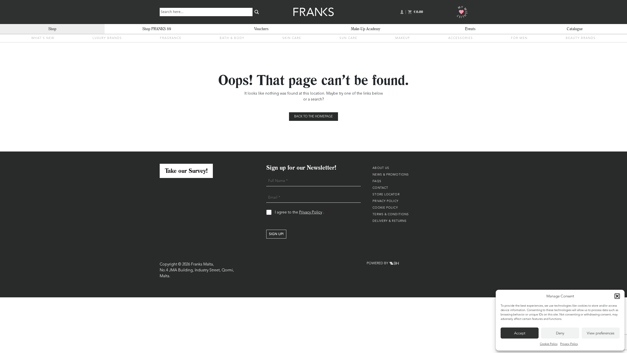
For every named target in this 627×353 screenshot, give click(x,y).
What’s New (42, 38)
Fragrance (170, 38)
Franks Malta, (202, 264)
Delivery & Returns (390, 221)
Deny (560, 333)
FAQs (377, 181)
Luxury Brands (107, 38)
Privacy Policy (569, 344)
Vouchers (261, 28)
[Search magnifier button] (257, 12)
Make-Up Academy (365, 28)
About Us (381, 168)
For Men (519, 38)
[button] (617, 296)
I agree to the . (301, 212)
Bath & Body (232, 38)
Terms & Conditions (391, 214)
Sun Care (348, 38)
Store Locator (386, 194)
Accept (519, 333)
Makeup (402, 38)
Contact (380, 188)
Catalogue (575, 28)
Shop (52, 28)
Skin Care (291, 38)
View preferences (600, 333)
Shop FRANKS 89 (156, 28)
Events (470, 28)
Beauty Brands (581, 38)
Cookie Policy (549, 344)
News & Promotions (391, 174)
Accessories (460, 38)
